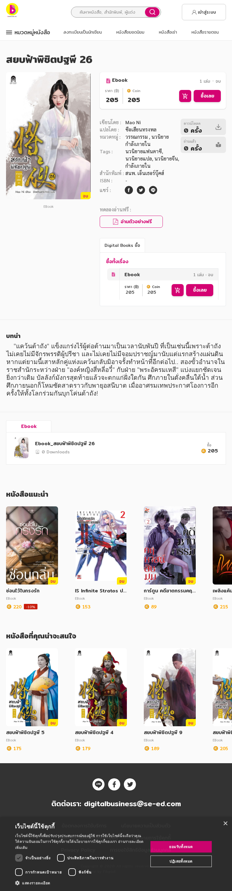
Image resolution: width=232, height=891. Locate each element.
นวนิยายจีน (166, 158)
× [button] (225, 823)
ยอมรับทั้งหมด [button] (181, 846)
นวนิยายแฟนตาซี (143, 151)
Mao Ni (133, 122)
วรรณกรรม (137, 137)
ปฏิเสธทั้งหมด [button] (180, 861)
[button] (79, 882)
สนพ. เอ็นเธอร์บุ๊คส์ (144, 173)
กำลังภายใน (137, 166)
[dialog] (116, 854)
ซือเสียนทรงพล (140, 129)
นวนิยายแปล (138, 158)
